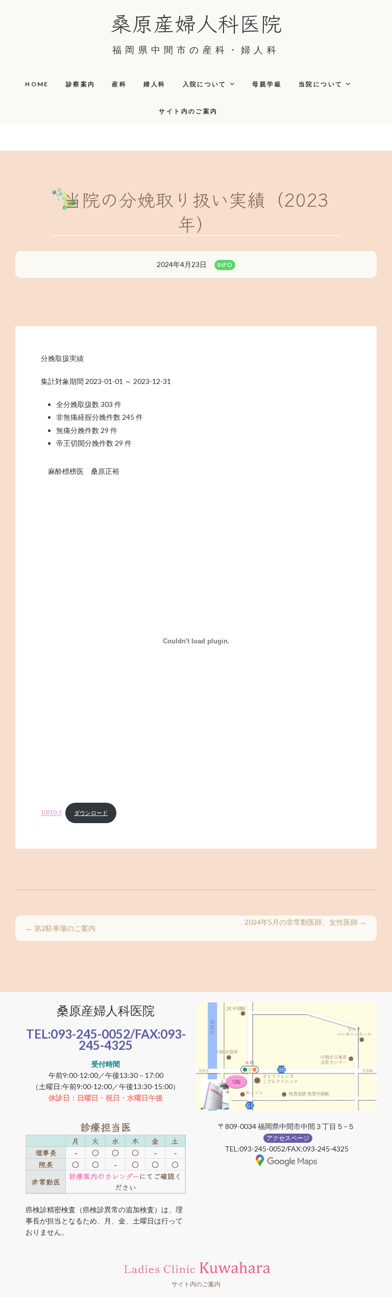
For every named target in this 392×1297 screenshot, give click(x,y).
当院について (320, 84)
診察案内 (80, 84)
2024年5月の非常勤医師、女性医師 (305, 922)
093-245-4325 (132, 1039)
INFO (224, 265)
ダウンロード (91, 812)
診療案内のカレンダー (104, 1176)
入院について (205, 84)
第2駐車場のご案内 (60, 928)
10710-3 (51, 812)
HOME (37, 84)
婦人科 (154, 84)
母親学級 (267, 84)
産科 (119, 84)
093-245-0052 (90, 1033)
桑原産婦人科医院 (196, 22)
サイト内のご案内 (188, 111)
